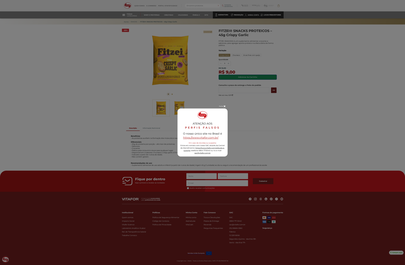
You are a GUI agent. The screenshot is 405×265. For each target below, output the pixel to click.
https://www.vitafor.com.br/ (200, 137)
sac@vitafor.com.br (202, 153)
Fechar (221, 106)
